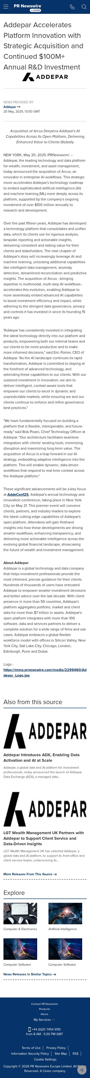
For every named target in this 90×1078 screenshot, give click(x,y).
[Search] (84, 7)
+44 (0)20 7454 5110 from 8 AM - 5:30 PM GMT (44, 1031)
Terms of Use (31, 1047)
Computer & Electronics (20, 929)
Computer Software (17, 964)
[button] (45, 76)
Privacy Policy (56, 1047)
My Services (43, 1019)
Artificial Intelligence (62, 929)
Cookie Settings (45, 1059)
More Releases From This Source (27, 874)
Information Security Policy (30, 1053)
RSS (75, 1053)
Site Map (61, 1053)
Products (44, 1009)
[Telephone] (72, 7)
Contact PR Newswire (44, 1004)
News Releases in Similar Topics (27, 974)
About (44, 1014)
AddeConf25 (18, 494)
